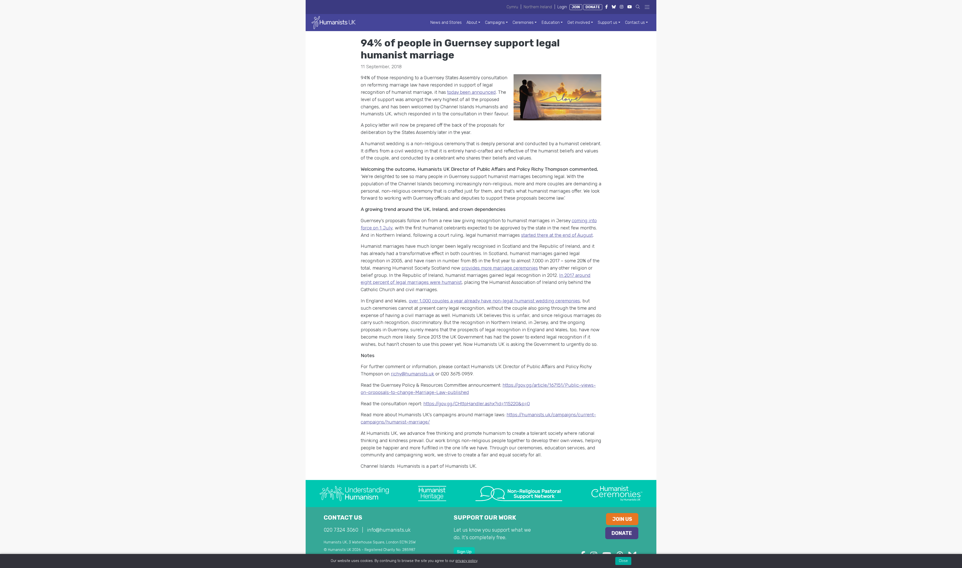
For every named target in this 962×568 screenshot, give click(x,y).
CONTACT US (343, 517)
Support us (607, 22)
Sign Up (464, 551)
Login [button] (562, 7)
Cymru (512, 7)
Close (623, 561)
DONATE (592, 7)
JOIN (576, 7)
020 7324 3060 (341, 530)
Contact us (635, 22)
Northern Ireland (538, 7)
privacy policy (466, 561)
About (471, 22)
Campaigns (495, 22)
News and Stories (446, 22)
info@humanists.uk (389, 530)
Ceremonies (523, 22)
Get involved (578, 22)
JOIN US (622, 519)
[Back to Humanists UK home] (333, 22)
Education (551, 22)
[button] (638, 7)
